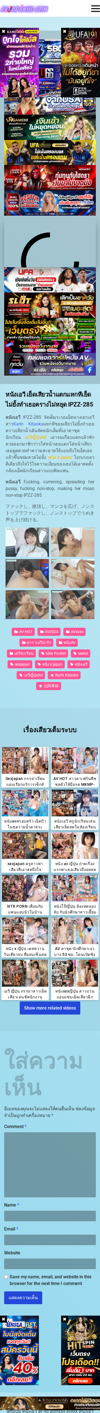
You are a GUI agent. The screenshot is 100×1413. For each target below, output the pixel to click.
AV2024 (51, 631)
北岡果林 (51, 686)
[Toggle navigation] (95, 8)
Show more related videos (50, 1007)
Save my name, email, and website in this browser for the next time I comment (50, 1280)
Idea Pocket (55, 653)
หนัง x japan (51, 664)
